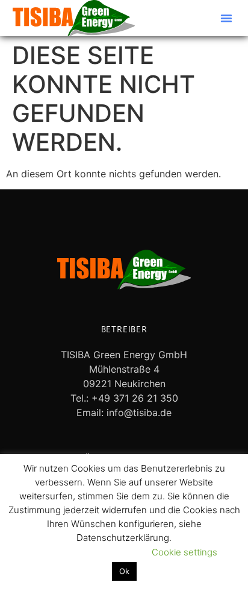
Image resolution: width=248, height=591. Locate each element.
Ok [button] (124, 571)
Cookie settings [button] (184, 552)
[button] (226, 18)
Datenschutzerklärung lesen (78, 552)
